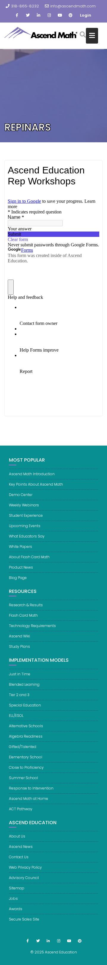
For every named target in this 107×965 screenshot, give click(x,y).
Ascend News (21, 846)
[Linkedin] (38, 15)
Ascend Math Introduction (32, 473)
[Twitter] (27, 15)
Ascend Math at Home (28, 798)
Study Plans (19, 646)
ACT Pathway (20, 808)
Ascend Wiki (19, 636)
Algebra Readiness (26, 736)
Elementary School (25, 757)
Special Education (25, 705)
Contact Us (19, 856)
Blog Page (18, 577)
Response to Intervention (31, 788)
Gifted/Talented (22, 746)
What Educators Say (27, 536)
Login (85, 15)
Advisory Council (24, 877)
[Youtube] (59, 15)
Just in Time (19, 674)
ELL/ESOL (16, 715)
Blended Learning (24, 684)
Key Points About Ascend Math (36, 484)
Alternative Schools (26, 725)
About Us (17, 836)
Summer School (23, 777)
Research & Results (26, 604)
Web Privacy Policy (25, 867)
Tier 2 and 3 (19, 694)
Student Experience (26, 515)
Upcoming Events (24, 525)
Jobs (13, 898)
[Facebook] (17, 15)
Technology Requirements (32, 625)
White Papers (20, 546)
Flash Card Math (23, 615)
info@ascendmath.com (73, 6)
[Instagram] (49, 15)
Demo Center (20, 494)
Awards (15, 908)
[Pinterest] (70, 15)
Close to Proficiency (26, 767)
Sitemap (16, 888)
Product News (21, 567)
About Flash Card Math (29, 556)
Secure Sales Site (24, 919)
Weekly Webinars (24, 505)
